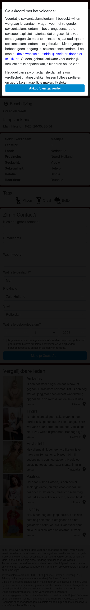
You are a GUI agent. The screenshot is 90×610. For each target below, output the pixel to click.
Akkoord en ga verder (45, 88)
